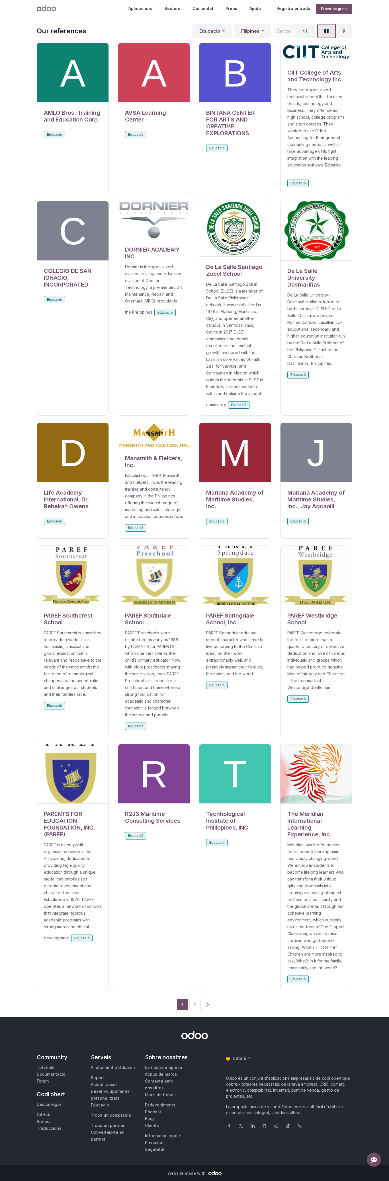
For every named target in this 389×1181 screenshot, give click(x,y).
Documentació (51, 1074)
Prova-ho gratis (334, 9)
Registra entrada (293, 8)
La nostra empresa (163, 1067)
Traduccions (49, 1128)
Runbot (44, 1121)
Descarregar (49, 1104)
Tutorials (45, 1067)
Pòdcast (153, 1111)
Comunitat (203, 8)
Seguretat (155, 1149)
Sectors (172, 8)
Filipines (250, 31)
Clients (152, 1125)
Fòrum (43, 1081)
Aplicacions (140, 8)
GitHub (43, 1114)
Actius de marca (161, 1074)
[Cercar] (305, 31)
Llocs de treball (160, 1094)
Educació (209, 31)
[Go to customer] (72, 72)
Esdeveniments (160, 1104)
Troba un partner (107, 1125)
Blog (149, 1118)
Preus (231, 8)
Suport (97, 1077)
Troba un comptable (111, 1115)
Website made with (187, 1173)
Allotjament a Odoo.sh (113, 1067)
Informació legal (161, 1135)
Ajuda (255, 8)
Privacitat (154, 1142)
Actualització (104, 1084)
